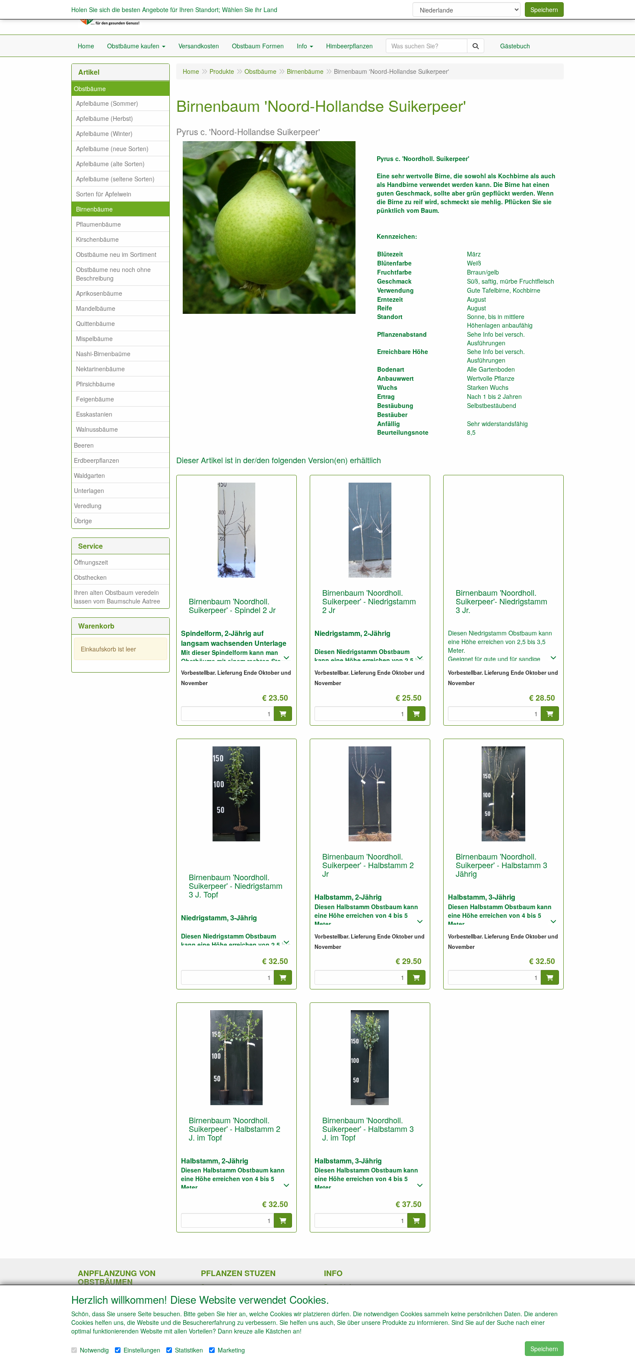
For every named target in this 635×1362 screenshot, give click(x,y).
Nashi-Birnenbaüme (103, 353)
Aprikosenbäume (99, 293)
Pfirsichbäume (95, 383)
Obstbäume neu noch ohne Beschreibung (113, 273)
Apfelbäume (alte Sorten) (110, 163)
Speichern (544, 9)
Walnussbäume (97, 429)
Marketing (231, 1350)
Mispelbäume (94, 338)
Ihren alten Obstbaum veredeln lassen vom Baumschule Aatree (117, 596)
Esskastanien (94, 414)
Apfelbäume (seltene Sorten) (115, 178)
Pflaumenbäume (98, 224)
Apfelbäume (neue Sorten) (112, 148)
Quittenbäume (95, 323)
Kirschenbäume (97, 239)
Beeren (84, 445)
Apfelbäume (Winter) (104, 133)
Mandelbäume (95, 308)
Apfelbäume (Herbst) (104, 118)
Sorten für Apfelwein (103, 194)
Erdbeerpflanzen (96, 460)
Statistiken (189, 1350)
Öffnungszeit (91, 562)
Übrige (83, 520)
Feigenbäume (95, 399)
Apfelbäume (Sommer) (107, 103)
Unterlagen (89, 490)
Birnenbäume (94, 209)
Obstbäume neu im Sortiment (116, 254)
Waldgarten (89, 475)
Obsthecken (90, 577)
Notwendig (94, 1350)
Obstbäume (90, 88)
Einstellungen (142, 1350)
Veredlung (88, 505)
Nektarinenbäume (100, 368)
